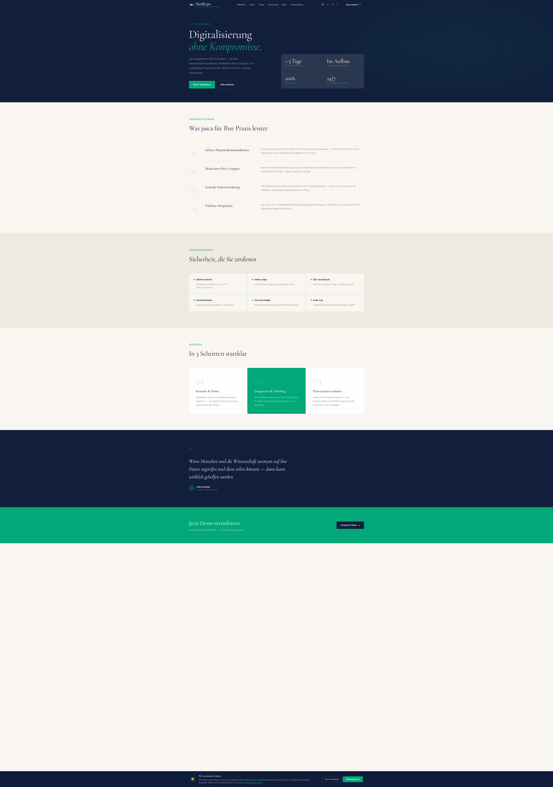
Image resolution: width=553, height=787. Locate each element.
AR (332, 4)
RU (337, 4)
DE (323, 4)
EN (327, 4)
